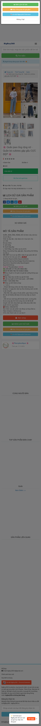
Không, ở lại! (20, 19)
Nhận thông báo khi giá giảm (21, 9)
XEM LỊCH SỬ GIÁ (21, 4)
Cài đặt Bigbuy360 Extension (21, 14)
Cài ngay (31, 719)
